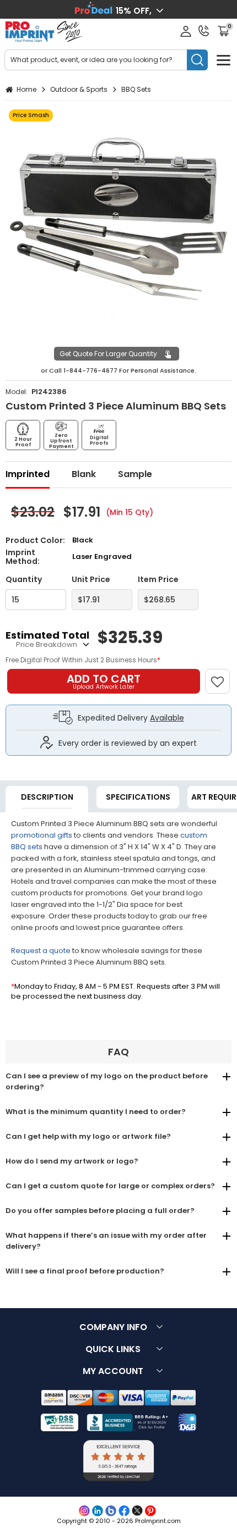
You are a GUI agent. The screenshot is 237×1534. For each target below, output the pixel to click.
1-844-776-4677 (90, 370)
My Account (113, 1371)
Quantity (24, 579)
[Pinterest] (150, 1510)
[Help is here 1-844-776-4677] (203, 30)
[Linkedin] (97, 1510)
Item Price (158, 579)
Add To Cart (104, 681)
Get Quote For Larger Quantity (108, 353)
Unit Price (91, 579)
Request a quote (41, 950)
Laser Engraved (102, 556)
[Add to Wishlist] (222, 676)
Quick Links (113, 1349)
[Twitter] (137, 1510)
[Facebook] (124, 1510)
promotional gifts (41, 835)
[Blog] (110, 1510)
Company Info (113, 1327)
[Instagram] (84, 1510)
